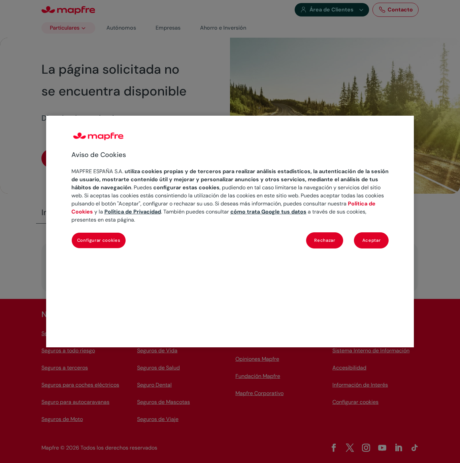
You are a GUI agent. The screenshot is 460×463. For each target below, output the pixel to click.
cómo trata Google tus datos (268, 211)
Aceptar (371, 240)
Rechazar (324, 240)
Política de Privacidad (132, 211)
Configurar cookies (99, 240)
